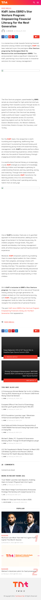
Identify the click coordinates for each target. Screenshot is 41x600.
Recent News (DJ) (6, 8)
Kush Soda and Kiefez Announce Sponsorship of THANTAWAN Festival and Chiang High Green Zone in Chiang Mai (19, 427)
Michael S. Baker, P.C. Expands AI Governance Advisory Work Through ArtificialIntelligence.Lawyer (20, 439)
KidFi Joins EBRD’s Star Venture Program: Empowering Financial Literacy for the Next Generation (20, 311)
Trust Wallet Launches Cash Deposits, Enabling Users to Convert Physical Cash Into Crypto (18, 481)
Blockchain (4, 535)
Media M (10, 31)
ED (4, 495)
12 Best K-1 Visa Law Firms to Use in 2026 (16, 500)
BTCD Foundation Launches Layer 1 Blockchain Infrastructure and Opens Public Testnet (18, 416)
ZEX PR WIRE (7, 502)
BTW (4, 485)
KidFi (34, 45)
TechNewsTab (19, 596)
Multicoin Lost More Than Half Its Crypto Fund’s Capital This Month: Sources (18, 539)
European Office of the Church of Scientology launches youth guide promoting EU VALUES (17, 405)
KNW (4, 398)
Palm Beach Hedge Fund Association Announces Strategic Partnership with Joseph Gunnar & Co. (18, 491)
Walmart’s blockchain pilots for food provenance (18, 571)
